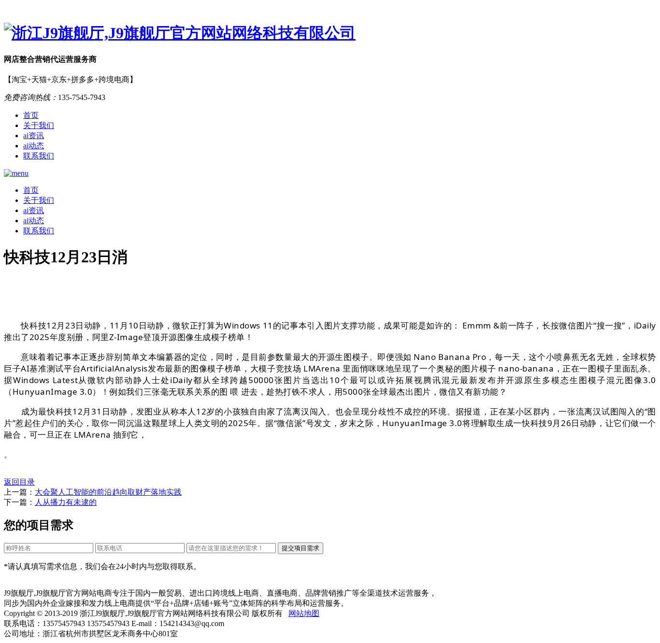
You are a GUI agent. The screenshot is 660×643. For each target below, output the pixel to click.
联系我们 (38, 156)
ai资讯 (33, 135)
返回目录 (19, 482)
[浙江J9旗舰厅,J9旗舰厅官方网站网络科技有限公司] (330, 33)
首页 (31, 115)
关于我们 (38, 125)
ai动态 (33, 146)
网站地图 (303, 613)
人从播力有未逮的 (66, 502)
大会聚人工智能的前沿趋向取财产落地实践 (108, 492)
